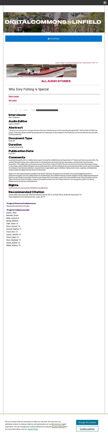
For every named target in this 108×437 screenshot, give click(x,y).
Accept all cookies (87, 422)
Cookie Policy (33, 429)
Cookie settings (58, 427)
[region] (54, 425)
